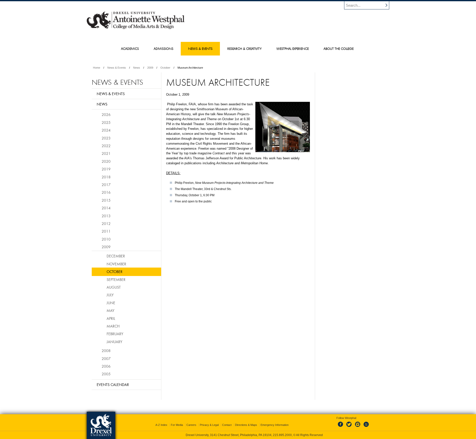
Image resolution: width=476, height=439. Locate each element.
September (116, 279)
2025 (106, 122)
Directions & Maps (246, 424)
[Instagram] (357, 427)
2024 (106, 130)
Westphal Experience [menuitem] (292, 48)
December (116, 255)
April (111, 318)
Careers (191, 424)
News (136, 67)
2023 (106, 138)
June (111, 302)
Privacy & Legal (209, 424)
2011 (106, 231)
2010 (106, 239)
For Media (177, 424)
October (165, 67)
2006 (106, 366)
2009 (150, 67)
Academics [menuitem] (130, 48)
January (114, 341)
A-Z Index (161, 424)
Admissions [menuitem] (163, 48)
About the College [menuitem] (339, 48)
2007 (106, 358)
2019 (106, 168)
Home (96, 67)
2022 (106, 145)
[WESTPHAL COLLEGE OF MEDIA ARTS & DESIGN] (135, 28)
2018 (106, 176)
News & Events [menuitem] (200, 48)
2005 (106, 373)
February (115, 333)
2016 (106, 192)
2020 (106, 161)
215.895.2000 (282, 435)
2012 (106, 223)
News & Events (116, 67)
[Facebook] (341, 427)
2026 (106, 114)
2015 (106, 200)
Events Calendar (113, 384)
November (116, 263)
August (114, 287)
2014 (106, 207)
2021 (106, 153)
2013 (106, 215)
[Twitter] (349, 427)
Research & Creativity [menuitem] (244, 48)
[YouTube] (366, 427)
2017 (106, 184)
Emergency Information (275, 424)
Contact (227, 424)
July (110, 294)
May (110, 310)
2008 (106, 350)
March (113, 326)
